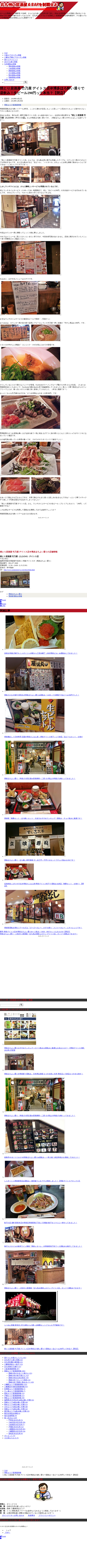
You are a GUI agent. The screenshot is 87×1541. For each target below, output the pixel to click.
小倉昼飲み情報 (14, 68)
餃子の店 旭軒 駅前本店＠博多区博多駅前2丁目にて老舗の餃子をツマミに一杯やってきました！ (40, 1223)
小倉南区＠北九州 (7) (16, 1424)
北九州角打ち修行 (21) (12, 1366)
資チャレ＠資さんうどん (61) (15, 1358)
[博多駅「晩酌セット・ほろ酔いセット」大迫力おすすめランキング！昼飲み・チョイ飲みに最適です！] (33, 815)
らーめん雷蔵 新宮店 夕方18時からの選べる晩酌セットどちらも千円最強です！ (34, 1325)
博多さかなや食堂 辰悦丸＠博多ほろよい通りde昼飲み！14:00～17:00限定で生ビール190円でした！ (41, 695)
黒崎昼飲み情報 (14, 71)
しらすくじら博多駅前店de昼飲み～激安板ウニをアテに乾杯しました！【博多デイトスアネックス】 (42, 1181)
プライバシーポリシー (47, 1515)
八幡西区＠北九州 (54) (16, 1431)
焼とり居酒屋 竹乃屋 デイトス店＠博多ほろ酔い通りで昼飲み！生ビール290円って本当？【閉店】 (41, 1349)
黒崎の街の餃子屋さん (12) (18, 1375)
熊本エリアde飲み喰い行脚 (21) (16, 1404)
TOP (6, 53)
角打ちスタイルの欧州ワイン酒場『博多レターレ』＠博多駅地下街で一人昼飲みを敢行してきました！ (43, 1246)
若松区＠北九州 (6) (15, 1433)
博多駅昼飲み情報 (15, 596)
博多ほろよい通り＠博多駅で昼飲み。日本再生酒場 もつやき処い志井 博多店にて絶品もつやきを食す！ (43, 1074)
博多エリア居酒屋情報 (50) (14, 1398)
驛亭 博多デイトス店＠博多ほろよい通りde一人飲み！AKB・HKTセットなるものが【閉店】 (35, 932)
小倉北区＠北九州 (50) (16, 1422)
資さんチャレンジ (11, 59)
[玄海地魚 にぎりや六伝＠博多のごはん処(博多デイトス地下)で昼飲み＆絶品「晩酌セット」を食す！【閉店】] (19, 880)
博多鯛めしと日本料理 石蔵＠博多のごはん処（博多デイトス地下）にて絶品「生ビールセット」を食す (43, 737)
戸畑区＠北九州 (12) (16, 1427)
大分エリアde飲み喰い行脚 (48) (16, 1407)
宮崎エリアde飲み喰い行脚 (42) (16, 1409)
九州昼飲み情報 (10, 64)
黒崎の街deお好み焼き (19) (18, 1378)
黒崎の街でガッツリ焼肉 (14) (19, 1380)
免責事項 (31, 1515)
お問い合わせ (9, 80)
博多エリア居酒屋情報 (12, 105)
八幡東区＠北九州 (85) (16, 1429)
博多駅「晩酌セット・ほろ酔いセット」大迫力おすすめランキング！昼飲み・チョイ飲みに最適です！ (43, 818)
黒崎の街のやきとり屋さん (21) (20, 1373)
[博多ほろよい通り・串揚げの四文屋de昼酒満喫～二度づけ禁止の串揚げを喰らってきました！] (35, 775)
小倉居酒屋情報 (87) (11, 1369)
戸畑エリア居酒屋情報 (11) (14, 1395)
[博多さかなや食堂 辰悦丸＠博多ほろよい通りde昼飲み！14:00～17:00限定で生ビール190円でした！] (35, 691)
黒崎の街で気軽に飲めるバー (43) (21, 1382)
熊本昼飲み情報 (14, 75)
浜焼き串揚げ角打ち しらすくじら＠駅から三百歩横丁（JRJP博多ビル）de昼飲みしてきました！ (41, 653)
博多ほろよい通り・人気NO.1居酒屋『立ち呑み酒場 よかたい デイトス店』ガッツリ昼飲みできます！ (39, 934)
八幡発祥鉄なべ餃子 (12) (13, 1364)
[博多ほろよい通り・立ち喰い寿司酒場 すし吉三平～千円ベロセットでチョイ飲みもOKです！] (35, 856)
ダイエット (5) (9, 1436)
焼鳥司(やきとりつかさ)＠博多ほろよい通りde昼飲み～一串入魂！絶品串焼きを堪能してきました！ (42, 1157)
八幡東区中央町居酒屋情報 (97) (16, 1387)
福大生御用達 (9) (10, 1416)
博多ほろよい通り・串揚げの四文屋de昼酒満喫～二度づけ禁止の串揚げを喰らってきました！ (39, 778)
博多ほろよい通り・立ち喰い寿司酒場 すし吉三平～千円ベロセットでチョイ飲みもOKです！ (39, 860)
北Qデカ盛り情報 (10, 62)
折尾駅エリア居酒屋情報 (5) (14, 1389)
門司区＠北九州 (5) (15, 1420)
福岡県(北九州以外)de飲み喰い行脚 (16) (19, 1400)
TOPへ (7, 1532)
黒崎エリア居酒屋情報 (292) (14, 1371)
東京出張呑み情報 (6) (12, 1413)
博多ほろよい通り (15, 594)
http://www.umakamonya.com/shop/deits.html (19, 570)
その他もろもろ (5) (11, 1438)
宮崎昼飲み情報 (14, 77)
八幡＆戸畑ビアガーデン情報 (15, 57)
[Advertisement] (43, 35)
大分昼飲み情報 (14, 73)
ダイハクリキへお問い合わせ (13, 1515)
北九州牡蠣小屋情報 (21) (13, 1362)
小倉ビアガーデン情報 (12, 55)
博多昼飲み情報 (14, 66)
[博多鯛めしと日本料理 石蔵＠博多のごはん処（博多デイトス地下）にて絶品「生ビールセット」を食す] (35, 733)
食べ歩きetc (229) (10, 1418)
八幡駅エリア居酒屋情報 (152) (15, 1384)
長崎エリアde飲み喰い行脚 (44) (16, 1402)
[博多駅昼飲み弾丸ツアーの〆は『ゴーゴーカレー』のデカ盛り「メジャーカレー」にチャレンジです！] (35, 924)
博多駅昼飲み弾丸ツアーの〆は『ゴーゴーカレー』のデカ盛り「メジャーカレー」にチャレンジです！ (43, 928)
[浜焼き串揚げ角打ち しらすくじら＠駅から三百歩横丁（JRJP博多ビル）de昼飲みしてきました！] (35, 649)
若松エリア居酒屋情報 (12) (14, 1393)
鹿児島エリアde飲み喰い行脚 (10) (16, 1411)
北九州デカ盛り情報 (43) (13, 1360)
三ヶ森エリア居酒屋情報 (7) (14, 1391)
